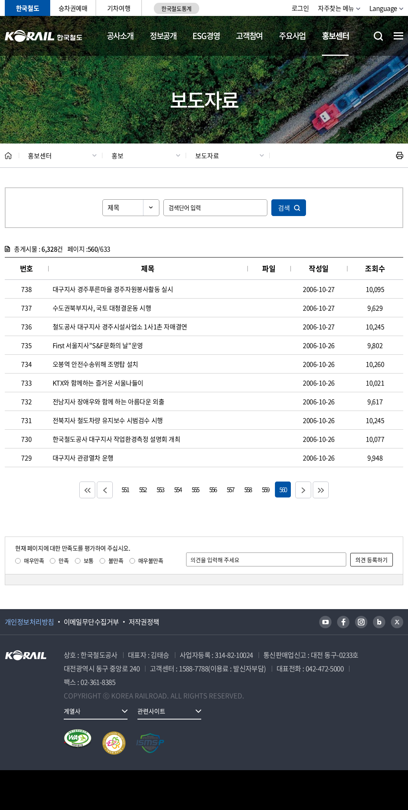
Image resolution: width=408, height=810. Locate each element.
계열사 (72, 711)
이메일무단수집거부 (91, 622)
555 (195, 489)
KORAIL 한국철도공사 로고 (43, 36)
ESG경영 (206, 35)
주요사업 (292, 35)
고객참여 (249, 35)
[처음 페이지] (87, 490)
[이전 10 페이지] (105, 490)
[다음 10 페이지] (303, 490)
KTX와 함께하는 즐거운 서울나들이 (98, 382)
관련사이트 (151, 711)
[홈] (8, 155)
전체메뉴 (398, 35)
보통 (89, 560)
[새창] (325, 622)
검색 (284, 207)
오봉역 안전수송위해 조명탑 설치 (95, 364)
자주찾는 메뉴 (336, 8)
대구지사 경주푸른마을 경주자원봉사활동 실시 (113, 289)
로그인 (300, 8)
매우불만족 (150, 560)
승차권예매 (73, 8)
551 (125, 489)
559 (265, 489)
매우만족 (34, 560)
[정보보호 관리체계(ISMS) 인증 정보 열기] (150, 743)
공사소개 (120, 35)
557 (230, 489)
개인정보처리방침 (29, 622)
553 (160, 489)
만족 (64, 560)
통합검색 (378, 36)
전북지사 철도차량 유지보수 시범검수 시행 (108, 420)
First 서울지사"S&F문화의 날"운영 (98, 345)
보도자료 (207, 155)
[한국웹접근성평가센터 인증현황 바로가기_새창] (78, 743)
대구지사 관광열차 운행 (83, 457)
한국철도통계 (176, 8)
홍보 (118, 155)
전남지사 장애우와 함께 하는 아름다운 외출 (109, 401)
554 (177, 489)
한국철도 (27, 8)
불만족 (116, 560)
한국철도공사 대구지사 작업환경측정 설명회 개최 (116, 439)
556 (212, 489)
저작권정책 (144, 622)
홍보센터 (335, 35)
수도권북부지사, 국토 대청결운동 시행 (102, 308)
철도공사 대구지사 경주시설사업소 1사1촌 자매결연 (120, 326)
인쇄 (399, 155)
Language (383, 8)
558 (247, 489)
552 (142, 489)
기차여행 (118, 8)
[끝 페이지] (321, 490)
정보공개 (163, 35)
